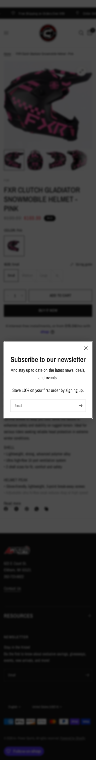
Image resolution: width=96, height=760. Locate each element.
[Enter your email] (81, 405)
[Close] (86, 348)
